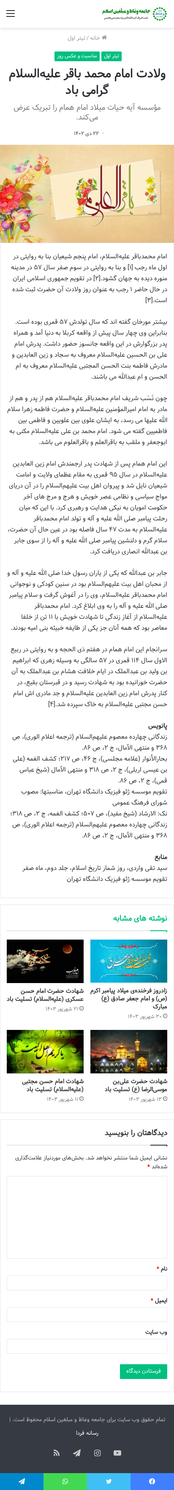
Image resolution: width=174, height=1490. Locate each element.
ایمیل (159, 1301)
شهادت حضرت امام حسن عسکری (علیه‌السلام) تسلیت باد (45, 995)
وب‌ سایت (156, 1332)
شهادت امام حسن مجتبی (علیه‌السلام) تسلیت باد (53, 1085)
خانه (96, 38)
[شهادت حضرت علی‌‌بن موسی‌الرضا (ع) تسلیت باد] (128, 1051)
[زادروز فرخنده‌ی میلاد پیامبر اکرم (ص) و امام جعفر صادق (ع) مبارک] (128, 961)
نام (162, 1269)
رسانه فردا (87, 1433)
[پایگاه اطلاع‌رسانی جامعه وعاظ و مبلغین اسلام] (134, 14)
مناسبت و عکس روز (77, 56)
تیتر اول (76, 38)
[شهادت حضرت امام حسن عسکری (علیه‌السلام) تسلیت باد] (45, 961)
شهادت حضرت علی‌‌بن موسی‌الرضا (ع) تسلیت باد (136, 1085)
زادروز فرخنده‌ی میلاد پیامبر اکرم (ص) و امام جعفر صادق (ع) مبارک (128, 999)
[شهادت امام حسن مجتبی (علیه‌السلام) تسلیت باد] (45, 1051)
